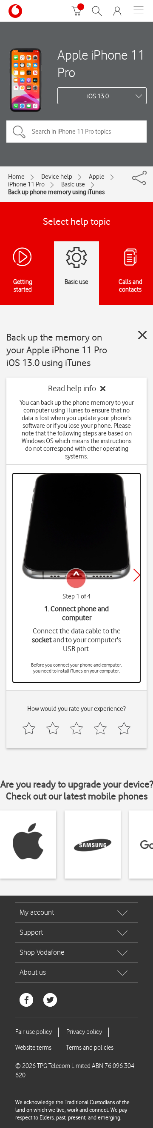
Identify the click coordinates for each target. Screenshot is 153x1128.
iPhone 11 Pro (26, 184)
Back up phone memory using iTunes (56, 192)
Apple (97, 176)
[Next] (136, 575)
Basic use (73, 184)
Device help (56, 176)
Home (16, 176)
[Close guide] (142, 335)
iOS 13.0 (98, 96)
